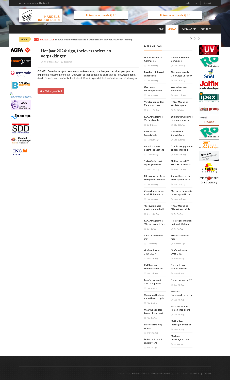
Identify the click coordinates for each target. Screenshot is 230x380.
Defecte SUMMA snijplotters (153, 341)
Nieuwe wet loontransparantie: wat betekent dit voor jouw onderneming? (94, 39)
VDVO (196, 373)
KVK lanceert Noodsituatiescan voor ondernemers (154, 268)
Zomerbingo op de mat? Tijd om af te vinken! (154, 194)
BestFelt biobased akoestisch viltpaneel (154, 75)
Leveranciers (188, 29)
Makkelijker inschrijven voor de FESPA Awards (181, 324)
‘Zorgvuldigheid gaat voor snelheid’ (154, 207)
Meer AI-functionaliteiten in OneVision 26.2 (181, 295)
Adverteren (191, 3)
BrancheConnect (139, 373)
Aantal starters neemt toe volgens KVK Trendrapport (154, 149)
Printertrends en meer (180, 237)
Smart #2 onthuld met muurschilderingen (154, 239)
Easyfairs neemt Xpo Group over (152, 282)
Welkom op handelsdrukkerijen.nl (34, 3)
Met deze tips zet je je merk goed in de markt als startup (181, 194)
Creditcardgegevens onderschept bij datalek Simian (182, 149)
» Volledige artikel (52, 91)
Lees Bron (68, 61)
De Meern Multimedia (160, 373)
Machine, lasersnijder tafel (180, 338)
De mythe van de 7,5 (181, 280)
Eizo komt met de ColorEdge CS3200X (181, 74)
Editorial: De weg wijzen (153, 326)
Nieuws (172, 29)
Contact (207, 3)
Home (160, 29)
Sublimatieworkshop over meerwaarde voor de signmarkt (182, 120)
